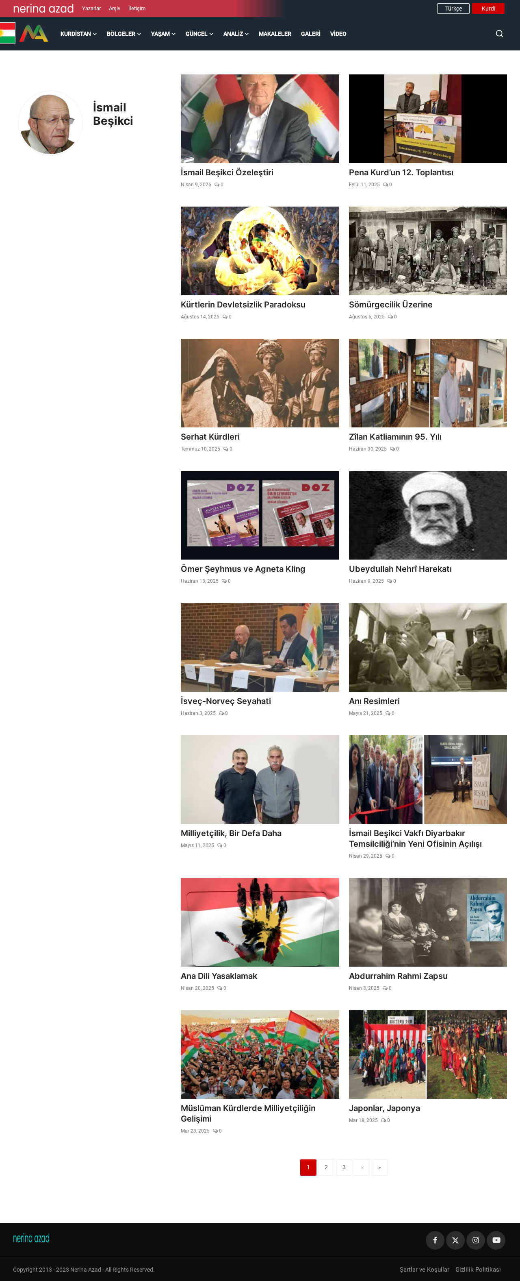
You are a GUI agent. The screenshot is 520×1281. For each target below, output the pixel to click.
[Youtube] (496, 1240)
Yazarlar (91, 8)
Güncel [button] (197, 33)
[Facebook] (435, 1240)
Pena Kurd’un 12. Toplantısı (401, 172)
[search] (499, 33)
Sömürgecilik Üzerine (391, 304)
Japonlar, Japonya (384, 1108)
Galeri (311, 33)
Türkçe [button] (453, 8)
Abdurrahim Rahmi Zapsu (398, 976)
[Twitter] (455, 1240)
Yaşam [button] (160, 33)
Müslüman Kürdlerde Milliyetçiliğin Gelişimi (248, 1113)
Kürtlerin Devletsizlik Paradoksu (243, 304)
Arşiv (114, 8)
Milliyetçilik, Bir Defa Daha (231, 833)
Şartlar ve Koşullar (424, 1269)
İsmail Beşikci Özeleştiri (227, 172)
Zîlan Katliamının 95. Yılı (395, 437)
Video (338, 33)
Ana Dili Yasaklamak (219, 976)
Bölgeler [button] (121, 33)
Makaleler (275, 33)
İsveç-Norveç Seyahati (226, 701)
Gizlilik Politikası (478, 1269)
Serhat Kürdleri (210, 437)
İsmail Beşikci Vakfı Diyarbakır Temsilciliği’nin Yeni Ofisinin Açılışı (415, 838)
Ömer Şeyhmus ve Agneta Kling (243, 569)
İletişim (136, 8)
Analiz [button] (233, 33)
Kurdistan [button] (76, 33)
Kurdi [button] (488, 8)
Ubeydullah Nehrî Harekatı (400, 569)
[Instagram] (475, 1240)
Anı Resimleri (374, 701)
